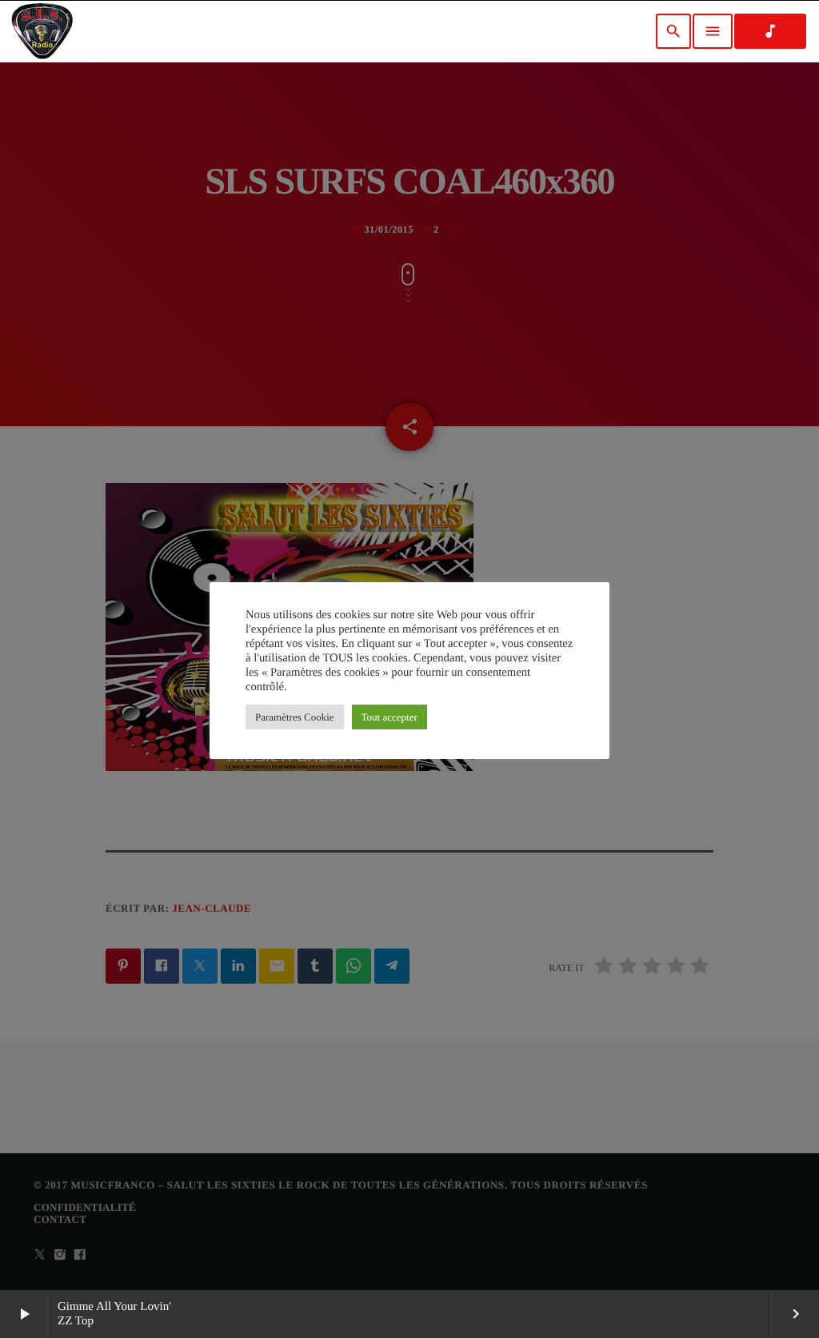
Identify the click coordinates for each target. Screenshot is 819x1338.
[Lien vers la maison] (42, 31)
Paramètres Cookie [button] (294, 717)
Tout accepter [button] (389, 717)
